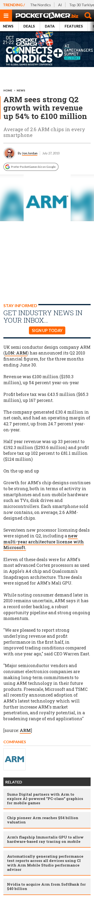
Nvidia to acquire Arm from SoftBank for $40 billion (46, 886)
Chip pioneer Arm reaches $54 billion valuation (42, 819)
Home (7, 90)
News (8, 26)
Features (74, 26)
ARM (25, 730)
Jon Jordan (29, 153)
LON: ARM (16, 353)
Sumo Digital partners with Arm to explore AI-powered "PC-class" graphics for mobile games (45, 798)
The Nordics (40, 4)
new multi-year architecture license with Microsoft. (43, 541)
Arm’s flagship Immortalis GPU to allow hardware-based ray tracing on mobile (45, 839)
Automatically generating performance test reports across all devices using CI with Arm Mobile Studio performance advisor (45, 863)
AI (60, 4)
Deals (29, 26)
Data (50, 26)
